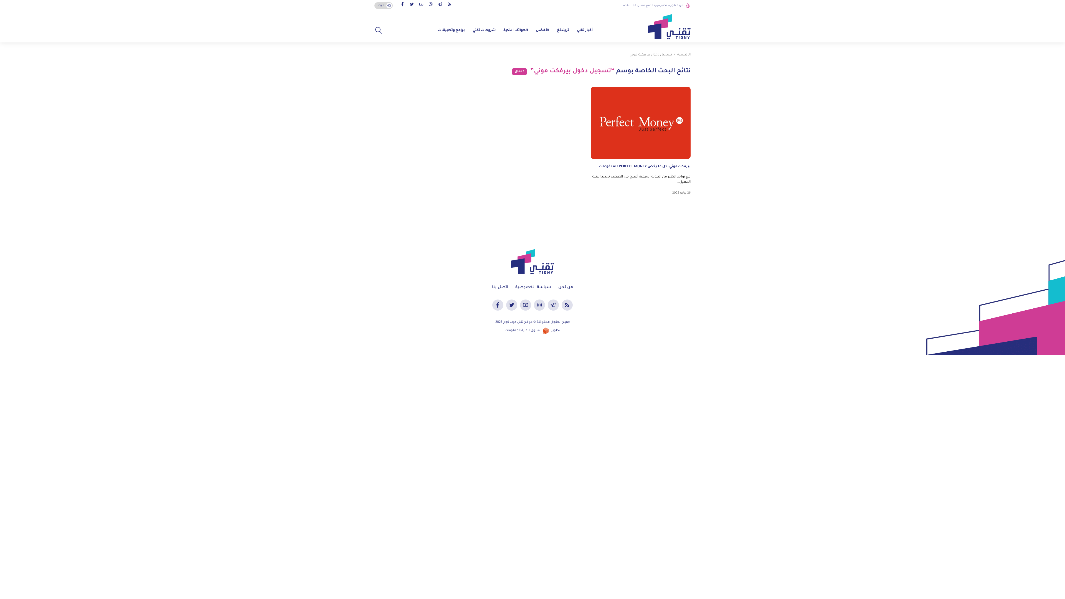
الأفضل (542, 30)
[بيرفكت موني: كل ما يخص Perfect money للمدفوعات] (641, 123)
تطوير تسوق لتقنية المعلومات (532, 331)
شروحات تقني (484, 30)
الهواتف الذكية (515, 30)
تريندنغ (563, 30)
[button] (378, 30)
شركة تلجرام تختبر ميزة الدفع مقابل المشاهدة (653, 5)
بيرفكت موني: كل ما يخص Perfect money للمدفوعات (645, 167)
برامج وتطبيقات (451, 30)
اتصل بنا (500, 287)
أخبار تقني (585, 30)
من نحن (565, 287)
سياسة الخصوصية (533, 287)
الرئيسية (684, 55)
